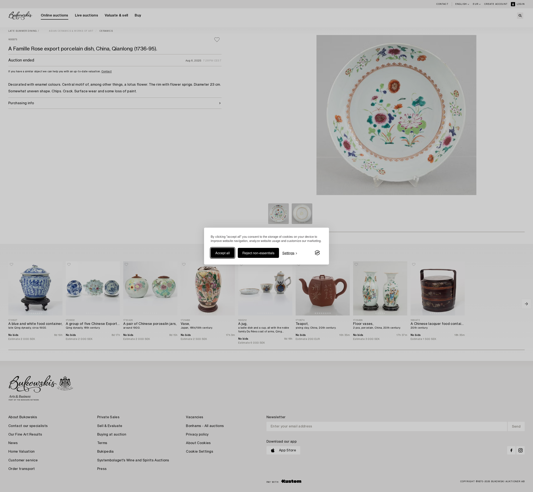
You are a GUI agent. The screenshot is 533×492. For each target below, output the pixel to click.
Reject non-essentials (258, 252)
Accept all (222, 252)
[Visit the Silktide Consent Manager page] (317, 253)
